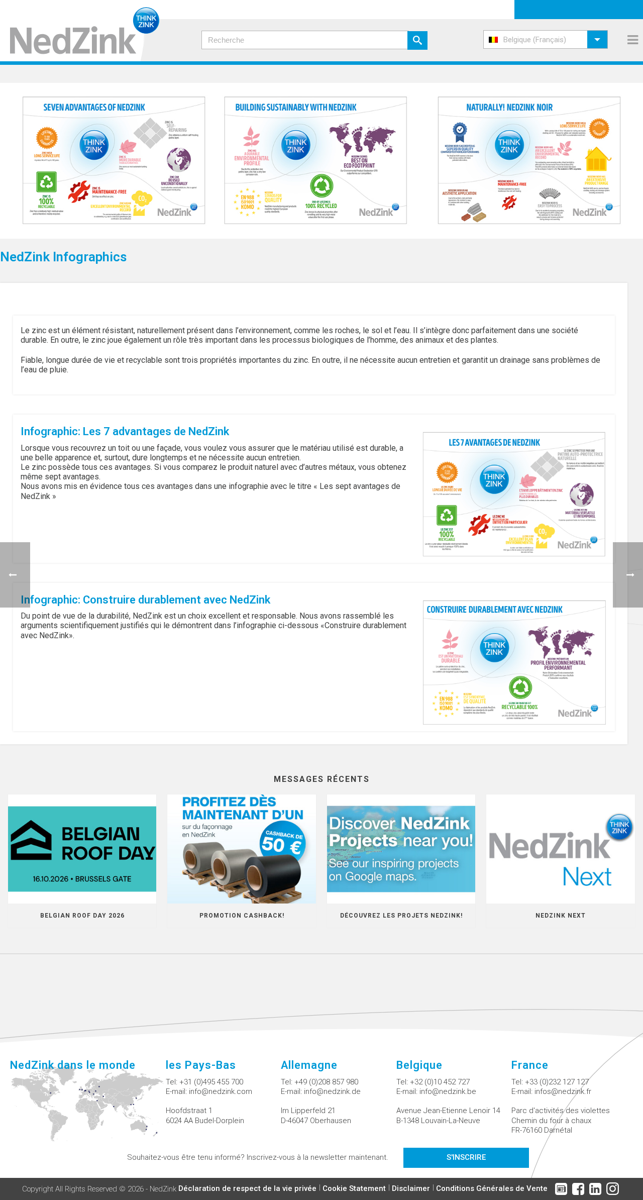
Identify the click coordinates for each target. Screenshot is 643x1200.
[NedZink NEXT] (560, 849)
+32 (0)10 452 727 (440, 1081)
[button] (545, 39)
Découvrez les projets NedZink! (401, 915)
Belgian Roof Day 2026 (82, 915)
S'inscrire (466, 1157)
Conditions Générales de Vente (492, 1188)
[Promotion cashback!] (241, 849)
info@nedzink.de (332, 1091)
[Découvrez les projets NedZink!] (401, 849)
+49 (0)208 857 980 (326, 1081)
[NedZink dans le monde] (88, 1109)
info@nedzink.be (447, 1091)
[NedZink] (79, 30)
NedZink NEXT (560, 915)
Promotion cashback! (241, 915)
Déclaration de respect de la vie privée (247, 1188)
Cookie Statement (354, 1188)
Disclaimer (411, 1188)
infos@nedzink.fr (562, 1091)
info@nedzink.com (220, 1091)
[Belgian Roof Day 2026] (82, 849)
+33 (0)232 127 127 (557, 1081)
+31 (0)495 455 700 (211, 1081)
